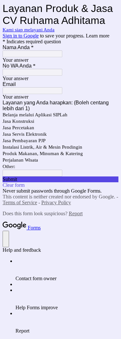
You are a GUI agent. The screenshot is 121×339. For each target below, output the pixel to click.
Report (76, 213)
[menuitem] (66, 269)
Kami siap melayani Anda (29, 29)
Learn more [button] (97, 35)
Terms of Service (20, 202)
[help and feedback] (6, 239)
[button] (60, 179)
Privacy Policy (56, 202)
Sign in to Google (21, 35)
